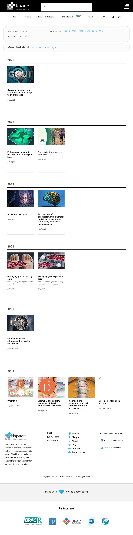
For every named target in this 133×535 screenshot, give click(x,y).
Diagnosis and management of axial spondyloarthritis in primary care (78, 404)
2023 (74, 31)
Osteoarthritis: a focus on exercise (50, 153)
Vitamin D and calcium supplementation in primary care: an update (49, 403)
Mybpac (75, 437)
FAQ (73, 444)
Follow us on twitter (112, 447)
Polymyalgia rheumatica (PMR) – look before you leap (19, 154)
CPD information (69, 17)
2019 (94, 31)
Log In (117, 17)
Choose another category (46, 47)
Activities (91, 17)
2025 (67, 31)
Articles (28, 17)
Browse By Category (46, 17)
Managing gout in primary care (20, 280)
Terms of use (78, 452)
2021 (87, 31)
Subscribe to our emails (113, 433)
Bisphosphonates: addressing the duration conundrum (19, 341)
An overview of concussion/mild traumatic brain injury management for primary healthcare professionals (51, 219)
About (74, 441)
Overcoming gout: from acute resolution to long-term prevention (19, 92)
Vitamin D (12, 401)
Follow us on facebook (113, 440)
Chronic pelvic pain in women (109, 402)
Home (14, 17)
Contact (75, 448)
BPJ (104, 17)
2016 (101, 31)
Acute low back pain (17, 214)
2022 (81, 31)
